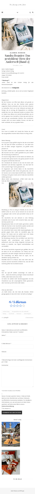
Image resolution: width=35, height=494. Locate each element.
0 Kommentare (29, 317)
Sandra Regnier (27, 313)
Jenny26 (6, 317)
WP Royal (21, 491)
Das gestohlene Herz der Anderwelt (20, 311)
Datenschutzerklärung (8, 406)
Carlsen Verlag (6, 311)
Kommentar (5, 365)
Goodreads (11, 313)
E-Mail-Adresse (6, 343)
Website (4, 351)
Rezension (21, 53)
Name (4, 335)
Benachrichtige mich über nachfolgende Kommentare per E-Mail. (17, 361)
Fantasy (4, 313)
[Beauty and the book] (17, 5)
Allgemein (13, 53)
